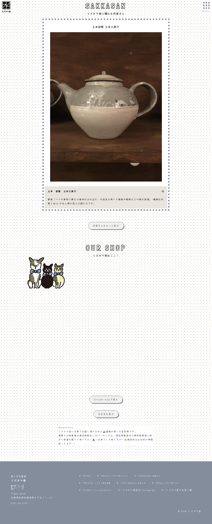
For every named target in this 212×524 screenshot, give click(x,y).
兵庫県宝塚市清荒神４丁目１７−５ (31, 497)
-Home (86, 475)
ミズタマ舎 (18, 480)
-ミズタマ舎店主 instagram (138, 489)
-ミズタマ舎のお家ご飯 (178, 489)
